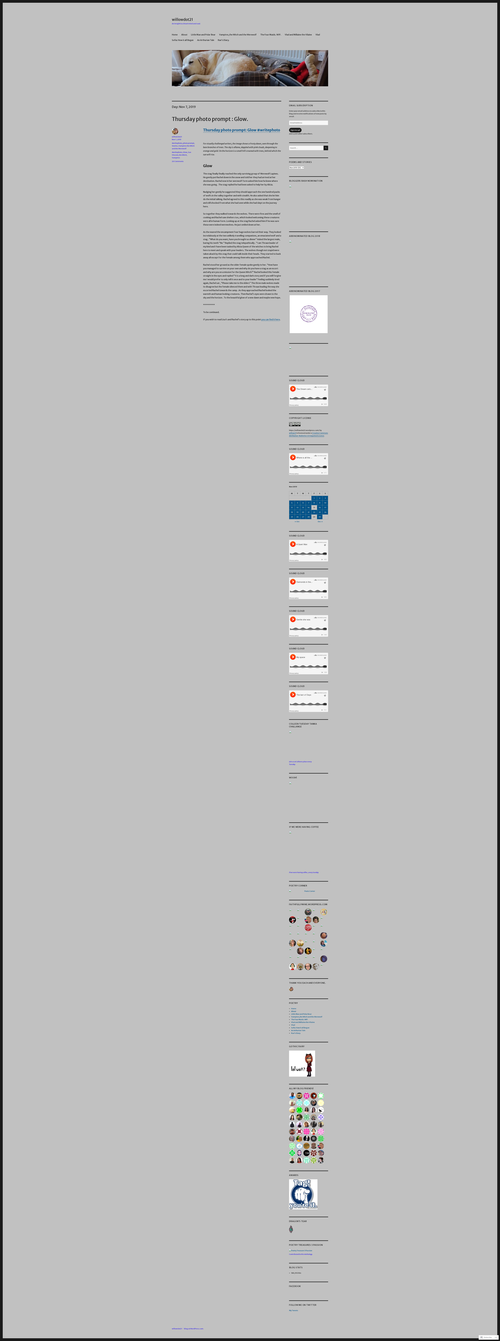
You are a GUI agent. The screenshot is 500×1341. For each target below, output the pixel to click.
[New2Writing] (308, 935)
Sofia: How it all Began (182, 40)
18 (292, 512)
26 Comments (178, 161)
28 (308, 517)
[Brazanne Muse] (323, 919)
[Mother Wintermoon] (300, 958)
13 (303, 507)
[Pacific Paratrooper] (315, 966)
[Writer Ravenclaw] (300, 935)
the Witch (183, 155)
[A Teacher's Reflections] (300, 966)
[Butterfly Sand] (308, 966)
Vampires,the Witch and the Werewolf (238, 34)
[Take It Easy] (292, 951)
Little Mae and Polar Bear (203, 34)
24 (325, 512)
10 (325, 503)
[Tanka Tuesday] (308, 943)
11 (292, 507)
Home (175, 34)
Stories (175, 146)
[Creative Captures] (300, 912)
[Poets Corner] (308, 891)
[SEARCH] (326, 148)
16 (320, 507)
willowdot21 (182, 19)
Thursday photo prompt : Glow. (210, 119)
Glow (185, 152)
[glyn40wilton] (292, 966)
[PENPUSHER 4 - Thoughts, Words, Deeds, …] (300, 919)
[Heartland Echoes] (300, 943)
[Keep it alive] (315, 943)
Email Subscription (301, 105)
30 (320, 517)
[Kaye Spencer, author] (323, 951)
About (184, 34)
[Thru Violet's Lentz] (315, 912)
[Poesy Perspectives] (292, 927)
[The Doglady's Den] (292, 919)
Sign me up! (295, 130)
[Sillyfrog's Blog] (315, 935)
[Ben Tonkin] (292, 935)
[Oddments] (315, 919)
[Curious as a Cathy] (308, 951)
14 (309, 507)
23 (320, 512)
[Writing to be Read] (308, 958)
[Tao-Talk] (292, 912)
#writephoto (177, 143)
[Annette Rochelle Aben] (300, 951)
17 (325, 507)
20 (303, 512)
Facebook (295, 1286)
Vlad (317, 34)
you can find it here (270, 319)
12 (297, 507)
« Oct (297, 521)
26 (297, 517)
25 (292, 517)
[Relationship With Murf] (323, 912)
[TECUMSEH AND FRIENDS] (315, 951)
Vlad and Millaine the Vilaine (298, 34)
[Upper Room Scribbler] (315, 927)
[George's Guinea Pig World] (323, 935)
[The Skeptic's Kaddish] (323, 927)
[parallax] (308, 912)
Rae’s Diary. (223, 40)
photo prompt (188, 143)
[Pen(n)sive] (292, 958)
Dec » (320, 521)
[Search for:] (306, 148)
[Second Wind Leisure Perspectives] (323, 966)
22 (314, 512)
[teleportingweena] (323, 943)
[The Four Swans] (323, 958)
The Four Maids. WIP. (270, 34)
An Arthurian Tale (205, 40)
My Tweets (293, 1310)
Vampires (176, 158)
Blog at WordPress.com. (194, 1329)
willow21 (292, 433)
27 (303, 517)
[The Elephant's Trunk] (292, 943)
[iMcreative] (300, 927)
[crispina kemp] (308, 919)
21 (309, 512)
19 (297, 512)
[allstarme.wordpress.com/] (308, 927)
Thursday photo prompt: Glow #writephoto (241, 130)
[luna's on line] (315, 958)
